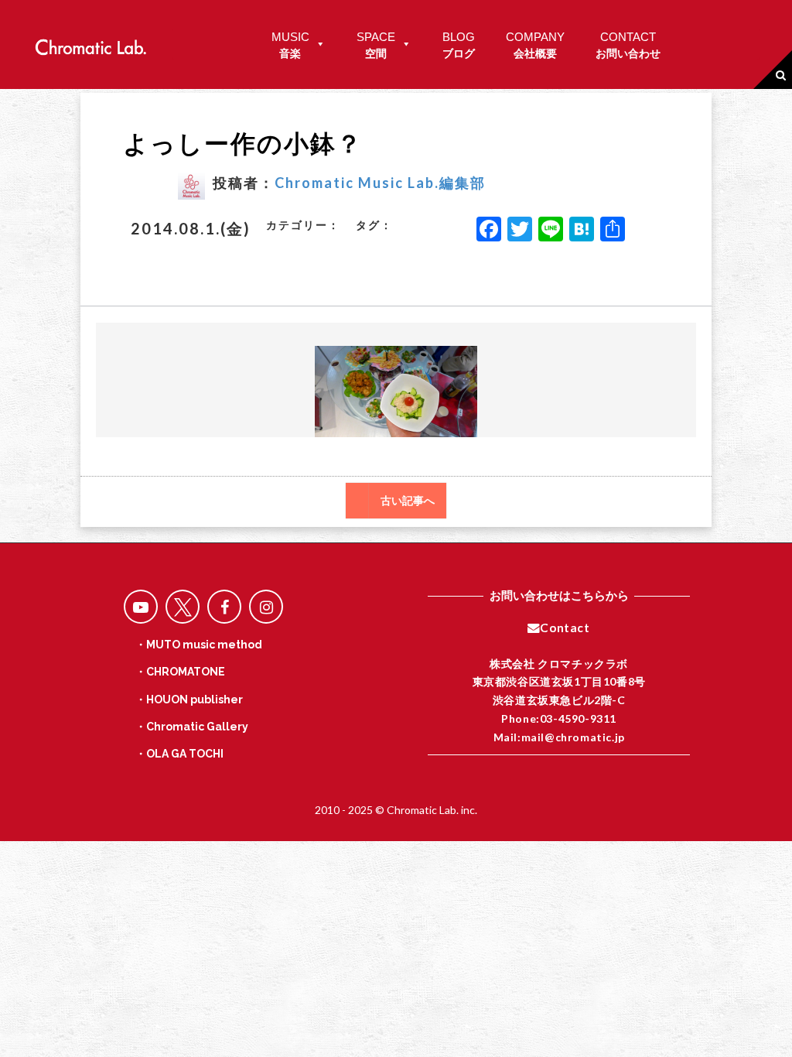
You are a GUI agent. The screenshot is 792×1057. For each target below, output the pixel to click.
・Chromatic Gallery (191, 726)
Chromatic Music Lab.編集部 (380, 182)
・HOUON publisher (189, 699)
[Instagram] (266, 607)
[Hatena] (581, 231)
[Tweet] (183, 607)
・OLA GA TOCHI (179, 753)
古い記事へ (408, 500)
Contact (564, 628)
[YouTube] (141, 607)
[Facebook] (488, 231)
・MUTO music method (198, 644)
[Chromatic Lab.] (90, 43)
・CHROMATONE (180, 671)
